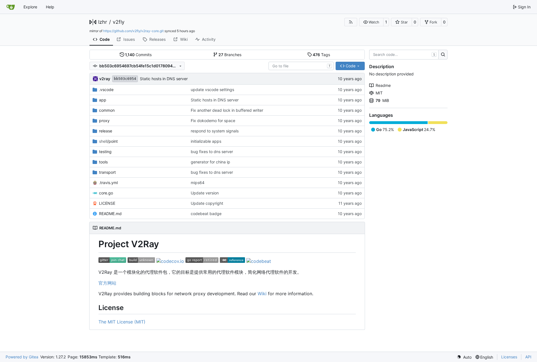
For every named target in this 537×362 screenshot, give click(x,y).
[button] (371, 22)
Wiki (262, 293)
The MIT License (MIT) (121, 322)
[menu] (464, 357)
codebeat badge (206, 213)
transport (107, 172)
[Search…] (442, 55)
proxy (104, 120)
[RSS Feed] (350, 22)
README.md (110, 213)
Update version (205, 192)
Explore (30, 6)
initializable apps (206, 141)
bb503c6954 (125, 79)
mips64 (197, 182)
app (102, 99)
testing (105, 151)
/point (108, 141)
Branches (229, 54)
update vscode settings (212, 89)
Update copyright (207, 203)
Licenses (509, 356)
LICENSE (107, 203)
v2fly (118, 22)
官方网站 (107, 283)
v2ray (104, 78)
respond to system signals (215, 130)
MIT (379, 92)
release (105, 130)
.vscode (106, 89)
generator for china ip (210, 161)
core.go (106, 192)
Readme (383, 85)
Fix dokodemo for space (213, 120)
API (528, 356)
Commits (138, 54)
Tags (321, 54)
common (107, 110)
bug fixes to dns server (212, 151)
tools (103, 161)
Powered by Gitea (22, 356)
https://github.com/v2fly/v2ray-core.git (133, 31)
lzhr (102, 22)
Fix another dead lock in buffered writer (227, 110)
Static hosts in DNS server (164, 78)
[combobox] (301, 66)
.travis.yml (108, 182)
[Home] (10, 7)
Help (50, 6)
